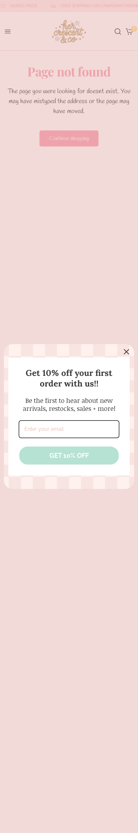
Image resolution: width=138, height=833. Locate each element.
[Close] (126, 351)
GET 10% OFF (69, 455)
